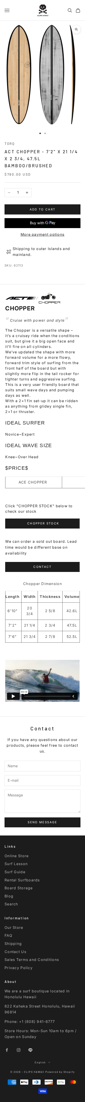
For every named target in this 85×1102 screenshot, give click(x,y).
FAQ (8, 935)
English (40, 1062)
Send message (42, 822)
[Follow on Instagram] (18, 1050)
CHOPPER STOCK (42, 523)
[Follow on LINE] (30, 1050)
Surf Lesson (16, 863)
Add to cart (43, 209)
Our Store (14, 927)
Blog (9, 896)
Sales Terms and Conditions (32, 959)
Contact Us (15, 951)
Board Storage (19, 888)
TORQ (10, 144)
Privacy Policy (19, 967)
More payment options (43, 234)
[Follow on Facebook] (7, 1050)
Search (11, 904)
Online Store (17, 856)
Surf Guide (15, 872)
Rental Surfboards (22, 880)
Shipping (13, 943)
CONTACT (42, 567)
